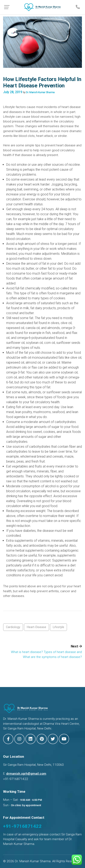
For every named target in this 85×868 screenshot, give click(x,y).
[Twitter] (53, 739)
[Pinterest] (42, 739)
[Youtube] (64, 739)
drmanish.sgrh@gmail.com (26, 773)
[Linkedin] (30, 739)
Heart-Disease (36, 627)
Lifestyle (58, 627)
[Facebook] (8, 739)
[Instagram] (19, 739)
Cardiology (13, 627)
